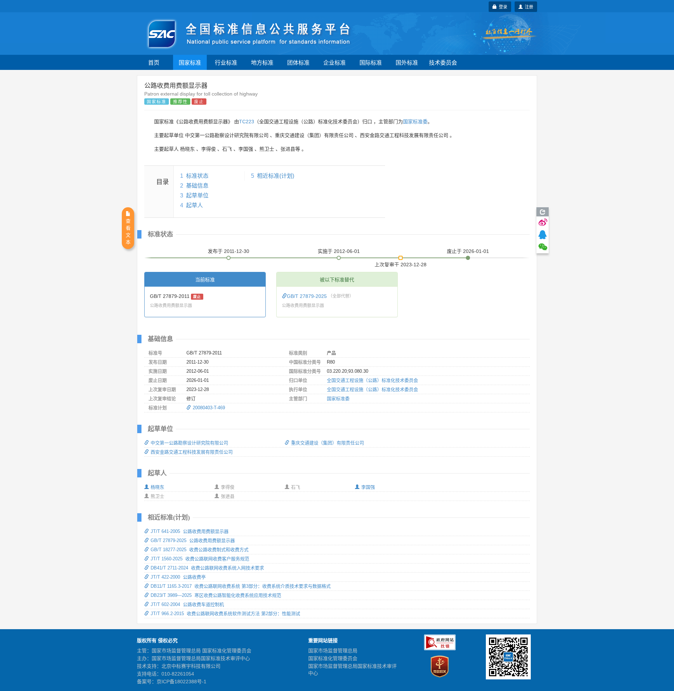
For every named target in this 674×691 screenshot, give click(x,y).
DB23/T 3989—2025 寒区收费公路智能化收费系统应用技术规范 (216, 595)
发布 (228, 251)
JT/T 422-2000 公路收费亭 (178, 577)
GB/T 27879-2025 (307, 296)
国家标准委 (415, 121)
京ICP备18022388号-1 (181, 681)
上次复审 (401, 263)
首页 (153, 62)
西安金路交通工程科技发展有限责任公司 (192, 452)
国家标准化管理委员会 (332, 658)
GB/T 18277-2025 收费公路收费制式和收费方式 (200, 549)
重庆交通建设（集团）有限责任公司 (327, 442)
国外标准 (407, 62)
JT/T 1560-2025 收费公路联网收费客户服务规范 (200, 558)
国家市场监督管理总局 (332, 650)
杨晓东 (157, 487)
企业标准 (334, 62)
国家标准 (190, 62)
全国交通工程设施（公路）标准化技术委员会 (372, 380)
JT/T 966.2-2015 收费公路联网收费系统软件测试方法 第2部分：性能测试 (225, 613)
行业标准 (226, 62)
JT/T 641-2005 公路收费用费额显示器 (190, 531)
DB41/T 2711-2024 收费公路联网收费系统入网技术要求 (207, 568)
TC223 (246, 121)
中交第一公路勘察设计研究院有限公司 (189, 442)
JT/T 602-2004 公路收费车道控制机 (187, 604)
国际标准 (370, 62)
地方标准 (262, 62)
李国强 (368, 487)
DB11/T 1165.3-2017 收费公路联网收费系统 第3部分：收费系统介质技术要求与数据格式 (241, 586)
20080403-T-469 (209, 407)
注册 (528, 6)
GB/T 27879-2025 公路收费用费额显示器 (193, 540)
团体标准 (298, 62)
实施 (339, 251)
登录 (502, 6)
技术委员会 (443, 62)
